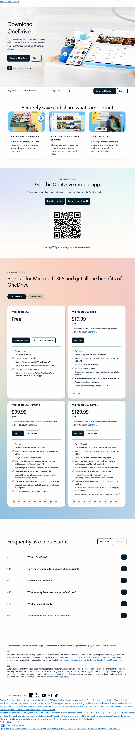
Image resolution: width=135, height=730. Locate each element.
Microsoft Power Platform (63, 712)
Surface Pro (5, 700)
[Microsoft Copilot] (14, 501)
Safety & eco (93, 728)
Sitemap (25, 728)
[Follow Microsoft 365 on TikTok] (56, 695)
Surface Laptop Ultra (32, 700)
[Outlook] (74, 393)
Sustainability (89, 719)
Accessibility (78, 719)
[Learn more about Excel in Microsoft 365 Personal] (25, 461)
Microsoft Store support (54, 703)
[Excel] (24, 501)
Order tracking (78, 703)
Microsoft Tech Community (62, 715)
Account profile (21, 703)
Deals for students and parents (28, 709)
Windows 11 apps (7, 703)
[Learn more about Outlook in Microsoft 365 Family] (103, 461)
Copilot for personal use (96, 700)
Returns (68, 703)
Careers (127, 715)
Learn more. (64, 676)
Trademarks (82, 728)
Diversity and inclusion (63, 719)
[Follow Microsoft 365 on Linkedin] (31, 695)
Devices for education (37, 706)
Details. (113, 645)
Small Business (114, 712)
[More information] (53, 246)
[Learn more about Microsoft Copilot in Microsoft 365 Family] (103, 464)
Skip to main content (9, 1)
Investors (49, 719)
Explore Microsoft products (118, 700)
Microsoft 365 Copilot (98, 712)
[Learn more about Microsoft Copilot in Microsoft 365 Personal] (43, 464)
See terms (92, 331)
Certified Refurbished (94, 703)
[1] (8, 651)
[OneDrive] (79, 393)
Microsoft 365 (45, 712)
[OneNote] (40, 501)
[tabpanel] (67, 406)
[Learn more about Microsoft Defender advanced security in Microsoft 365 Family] (112, 477)
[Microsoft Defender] (51, 501)
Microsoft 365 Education (83, 706)
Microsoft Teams (81, 712)
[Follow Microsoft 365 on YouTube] (44, 695)
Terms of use (71, 728)
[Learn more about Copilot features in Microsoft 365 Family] (117, 467)
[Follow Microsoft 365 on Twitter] (37, 695)
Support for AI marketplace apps (37, 715)
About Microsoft (7, 719)
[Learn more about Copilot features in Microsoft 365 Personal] (57, 467)
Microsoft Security (18, 712)
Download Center (36, 703)
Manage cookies (59, 728)
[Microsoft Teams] (56, 501)
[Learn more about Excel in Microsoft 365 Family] (85, 461)
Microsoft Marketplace (84, 715)
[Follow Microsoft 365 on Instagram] (50, 695)
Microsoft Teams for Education (60, 706)
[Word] (19, 501)
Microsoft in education (18, 706)
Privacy (48, 728)
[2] (8, 665)
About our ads (114, 728)
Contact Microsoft (37, 728)
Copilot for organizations (75, 700)
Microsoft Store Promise (113, 703)
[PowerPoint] (29, 501)
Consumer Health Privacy (11, 728)
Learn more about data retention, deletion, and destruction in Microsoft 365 (90, 660)
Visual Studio (117, 715)
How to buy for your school (106, 706)
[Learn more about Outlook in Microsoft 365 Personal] (43, 461)
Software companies (103, 715)
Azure (123, 712)
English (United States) (9, 722)
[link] (13, 91)
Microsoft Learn (16, 715)
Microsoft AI (5, 712)
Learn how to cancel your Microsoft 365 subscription (93, 657)
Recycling (103, 728)
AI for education (48, 709)
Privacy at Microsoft (36, 719)
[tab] (16, 296)
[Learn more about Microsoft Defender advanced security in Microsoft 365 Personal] (36, 477)
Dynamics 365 (33, 712)
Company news (21, 719)
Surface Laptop (16, 700)
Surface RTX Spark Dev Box (53, 700)
